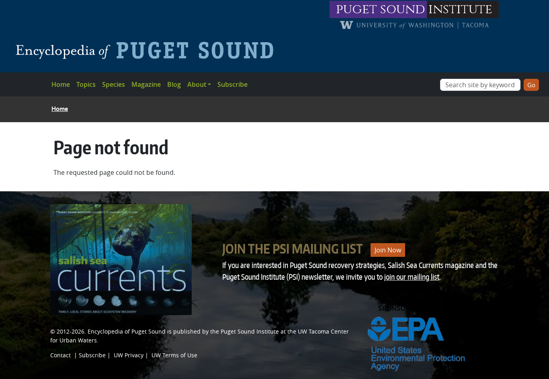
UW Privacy (128, 355)
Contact (60, 355)
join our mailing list (411, 277)
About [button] (196, 84)
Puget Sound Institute (250, 331)
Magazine (146, 84)
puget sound (380, 9)
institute (460, 9)
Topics (86, 84)
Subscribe (232, 84)
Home (60, 84)
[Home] (147, 50)
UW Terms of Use (174, 355)
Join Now (388, 250)
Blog (174, 84)
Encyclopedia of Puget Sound (127, 331)
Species (113, 84)
